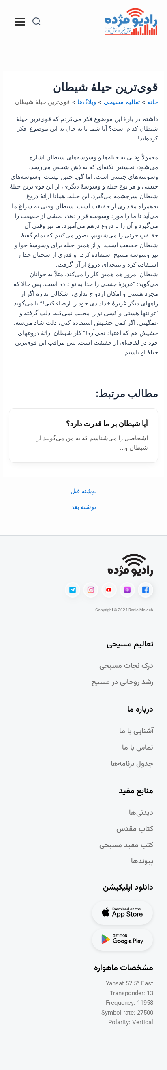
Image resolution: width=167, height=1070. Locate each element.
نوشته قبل (84, 491)
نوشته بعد (83, 507)
